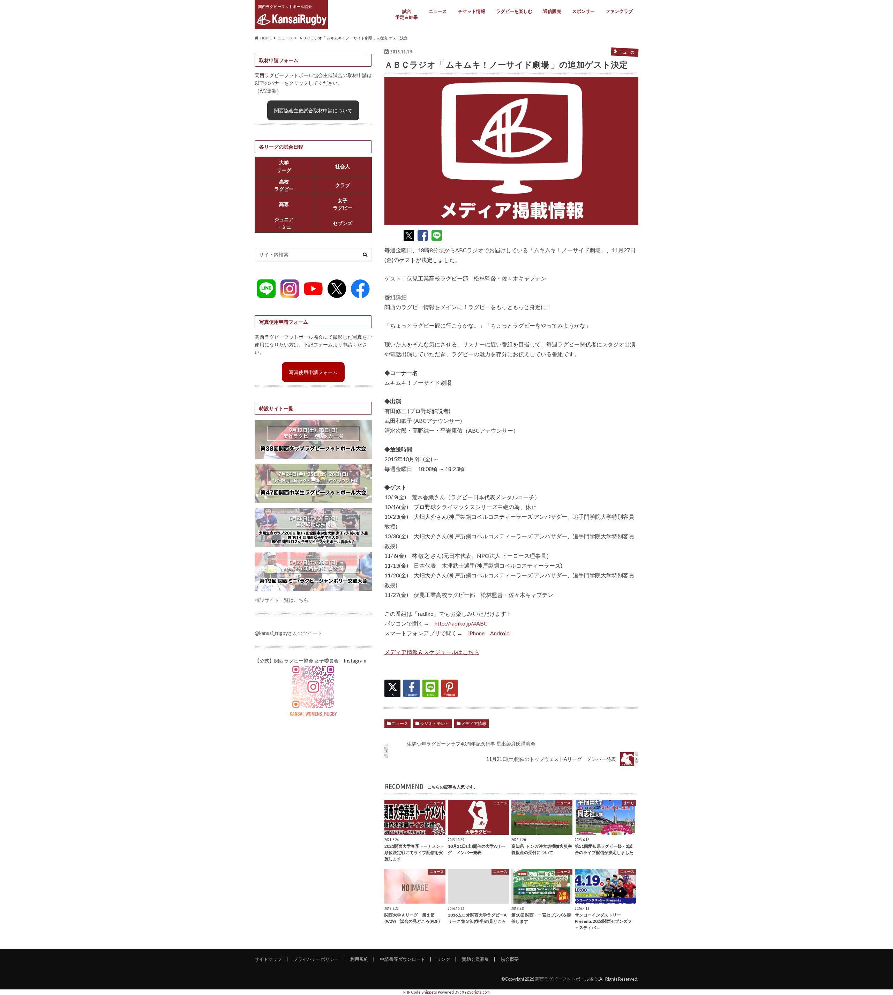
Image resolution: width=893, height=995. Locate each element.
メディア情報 (473, 723)
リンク (443, 959)
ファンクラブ (619, 11)
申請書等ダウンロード (402, 959)
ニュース (438, 11)
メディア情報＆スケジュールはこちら (431, 652)
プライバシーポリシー (316, 959)
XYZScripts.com (476, 992)
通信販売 (552, 11)
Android (500, 633)
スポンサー (583, 11)
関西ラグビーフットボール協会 (566, 979)
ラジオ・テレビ (434, 723)
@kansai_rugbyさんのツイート (288, 633)
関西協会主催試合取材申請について (313, 110)
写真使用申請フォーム (313, 372)
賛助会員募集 (475, 959)
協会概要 (510, 959)
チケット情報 (471, 11)
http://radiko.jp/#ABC (461, 623)
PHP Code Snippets (420, 992)
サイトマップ (268, 959)
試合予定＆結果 (406, 14)
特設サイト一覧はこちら (281, 600)
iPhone (476, 633)
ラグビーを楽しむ (514, 11)
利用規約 (359, 959)
